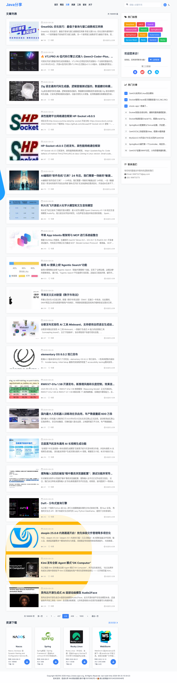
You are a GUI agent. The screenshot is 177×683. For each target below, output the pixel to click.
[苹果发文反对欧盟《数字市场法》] (24, 299)
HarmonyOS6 (131, 30)
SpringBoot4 (156, 30)
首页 (56, 5)
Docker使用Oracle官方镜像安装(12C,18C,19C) (148, 100)
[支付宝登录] (157, 72)
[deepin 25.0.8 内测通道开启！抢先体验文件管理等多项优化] (24, 538)
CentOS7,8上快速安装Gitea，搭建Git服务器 (147, 131)
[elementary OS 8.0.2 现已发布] (24, 359)
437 (58, 616)
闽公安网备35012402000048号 (112, 678)
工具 (79, 5)
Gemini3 (153, 40)
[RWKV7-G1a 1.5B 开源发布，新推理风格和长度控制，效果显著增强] (24, 389)
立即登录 (156, 60)
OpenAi (150, 24)
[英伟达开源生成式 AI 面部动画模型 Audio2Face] (24, 597)
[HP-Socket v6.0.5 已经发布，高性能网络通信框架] (24, 150)
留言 (84, 5)
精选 (62, 5)
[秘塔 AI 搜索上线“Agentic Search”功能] (24, 270)
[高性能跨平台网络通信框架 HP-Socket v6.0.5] (24, 121)
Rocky (162, 40)
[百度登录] (135, 72)
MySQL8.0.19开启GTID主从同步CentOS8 (146, 138)
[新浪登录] (142, 72)
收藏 (52, 40)
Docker (143, 35)
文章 (67, 5)
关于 (90, 5)
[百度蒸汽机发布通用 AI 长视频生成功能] (24, 448)
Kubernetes (154, 35)
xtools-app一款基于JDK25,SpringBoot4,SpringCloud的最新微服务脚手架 (148, 106)
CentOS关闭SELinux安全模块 (141, 93)
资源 (73, 5)
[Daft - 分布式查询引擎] (24, 508)
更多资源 (112, 623)
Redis (143, 40)
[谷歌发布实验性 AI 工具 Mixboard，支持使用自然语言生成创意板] (24, 329)
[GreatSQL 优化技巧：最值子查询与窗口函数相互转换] (24, 31)
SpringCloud (131, 35)
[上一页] (47, 616)
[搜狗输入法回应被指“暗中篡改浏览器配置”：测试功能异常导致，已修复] (24, 478)
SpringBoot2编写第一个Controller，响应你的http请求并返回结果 (148, 144)
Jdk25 (140, 24)
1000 (81, 616)
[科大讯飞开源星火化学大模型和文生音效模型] (24, 210)
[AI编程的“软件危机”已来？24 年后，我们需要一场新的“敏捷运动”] (24, 180)
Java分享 (14, 5)
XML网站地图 (74, 678)
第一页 (40, 616)
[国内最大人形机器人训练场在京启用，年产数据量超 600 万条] (24, 418)
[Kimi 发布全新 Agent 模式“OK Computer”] (24, 567)
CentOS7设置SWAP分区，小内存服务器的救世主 (148, 151)
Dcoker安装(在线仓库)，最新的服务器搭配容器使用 (148, 112)
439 (72, 616)
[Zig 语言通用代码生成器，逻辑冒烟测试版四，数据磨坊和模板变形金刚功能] (24, 91)
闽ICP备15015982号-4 (88, 678)
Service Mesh (131, 40)
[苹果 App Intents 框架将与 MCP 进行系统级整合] (24, 240)
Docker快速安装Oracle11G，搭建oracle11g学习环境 (148, 119)
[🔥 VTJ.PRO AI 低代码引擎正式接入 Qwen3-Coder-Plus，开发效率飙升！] (24, 61)
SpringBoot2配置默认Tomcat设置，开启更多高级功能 (148, 125)
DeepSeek (130, 24)
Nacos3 (144, 30)
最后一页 (95, 616)
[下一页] (88, 616)
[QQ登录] (150, 72)
